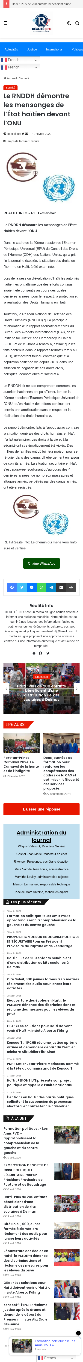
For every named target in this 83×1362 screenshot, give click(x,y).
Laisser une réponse (41, 809)
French (13, 60)
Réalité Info (14, 134)
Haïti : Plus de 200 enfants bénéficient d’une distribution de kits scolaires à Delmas (41, 693)
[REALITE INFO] (41, 23)
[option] (41, 688)
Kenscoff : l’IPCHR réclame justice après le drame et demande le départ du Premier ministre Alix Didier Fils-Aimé (26, 1315)
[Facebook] (41, 653)
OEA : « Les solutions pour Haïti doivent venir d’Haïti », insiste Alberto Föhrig (26, 1287)
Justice (32, 49)
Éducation (41, 676)
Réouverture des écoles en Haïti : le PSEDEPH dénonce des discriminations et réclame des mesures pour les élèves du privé (25, 1261)
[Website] (35, 653)
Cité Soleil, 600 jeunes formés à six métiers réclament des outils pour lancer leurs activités (25, 1231)
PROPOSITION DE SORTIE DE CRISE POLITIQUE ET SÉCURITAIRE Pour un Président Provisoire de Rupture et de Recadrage (25, 1175)
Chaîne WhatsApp (41, 563)
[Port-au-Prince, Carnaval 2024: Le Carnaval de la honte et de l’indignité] (21, 743)
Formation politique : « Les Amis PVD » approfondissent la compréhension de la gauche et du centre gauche (25, 1140)
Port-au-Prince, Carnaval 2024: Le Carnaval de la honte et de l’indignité (21, 764)
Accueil (11, 78)
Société (24, 78)
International (54, 49)
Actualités (11, 49)
